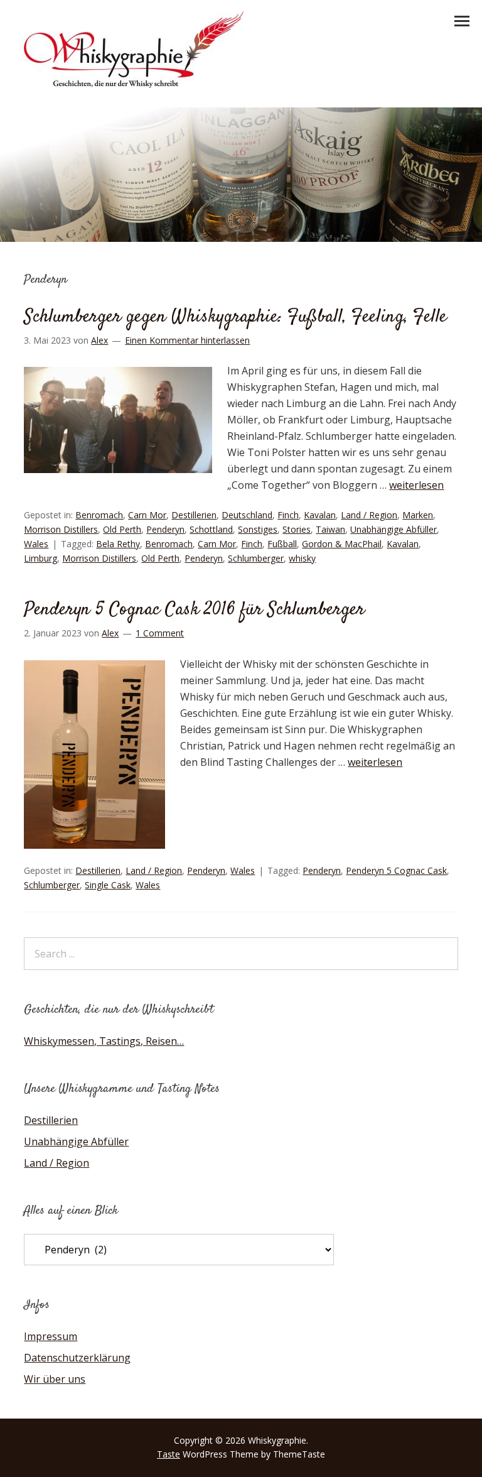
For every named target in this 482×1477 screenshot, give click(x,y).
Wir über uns (54, 1379)
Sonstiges (257, 529)
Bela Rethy (118, 544)
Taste (168, 1454)
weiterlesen (416, 485)
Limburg (40, 558)
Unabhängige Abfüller (393, 529)
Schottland (211, 529)
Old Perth (122, 529)
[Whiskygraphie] (134, 84)
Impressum (50, 1336)
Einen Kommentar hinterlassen (187, 340)
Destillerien (194, 515)
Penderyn (165, 529)
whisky (302, 558)
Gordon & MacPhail (342, 544)
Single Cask (108, 885)
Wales (36, 544)
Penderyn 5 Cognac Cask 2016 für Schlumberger (194, 609)
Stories (296, 529)
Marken (417, 515)
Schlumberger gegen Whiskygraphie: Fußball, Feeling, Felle (235, 316)
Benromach (99, 515)
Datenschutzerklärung (77, 1358)
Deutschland (247, 515)
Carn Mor (147, 515)
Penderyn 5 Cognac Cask (396, 870)
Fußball (282, 544)
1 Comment (160, 633)
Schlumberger (256, 558)
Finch (288, 515)
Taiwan (330, 529)
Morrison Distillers (61, 529)
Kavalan (320, 515)
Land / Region (369, 515)
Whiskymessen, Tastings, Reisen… (104, 1041)
